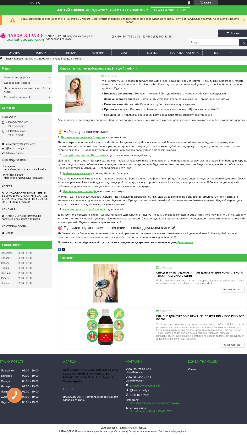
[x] (63, 249)
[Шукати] (243, 42)
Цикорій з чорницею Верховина (84, 155)
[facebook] (59, 249)
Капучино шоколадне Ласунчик (84, 209)
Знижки (70, 52)
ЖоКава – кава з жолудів (80, 191)
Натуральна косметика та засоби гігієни (25, 90)
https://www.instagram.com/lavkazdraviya (26, 169)
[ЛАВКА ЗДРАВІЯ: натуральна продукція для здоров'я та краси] (22, 40)
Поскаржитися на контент (143, 431)
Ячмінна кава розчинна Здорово (83, 137)
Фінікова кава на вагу (77, 173)
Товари (41, 52)
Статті (125, 52)
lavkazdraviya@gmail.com (20, 144)
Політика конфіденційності (173, 431)
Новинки (98, 52)
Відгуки (152, 52)
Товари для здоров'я (17, 77)
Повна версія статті (232, 289)
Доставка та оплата (184, 52)
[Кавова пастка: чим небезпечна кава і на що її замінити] (78, 94)
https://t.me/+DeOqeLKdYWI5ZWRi (24, 177)
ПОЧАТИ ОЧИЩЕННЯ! (170, 10)
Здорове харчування (17, 82)
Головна (14, 52)
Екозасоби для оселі (17, 97)
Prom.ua (142, 428)
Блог (8, 58)
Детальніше (184, 242)
